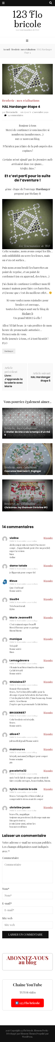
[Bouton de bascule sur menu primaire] (27, 41)
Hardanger (8, 351)
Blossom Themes (28, 1033)
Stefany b (27, 313)
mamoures (17, 749)
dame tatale (18, 565)
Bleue (13, 581)
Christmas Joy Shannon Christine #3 (26, 507)
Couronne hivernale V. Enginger (22, 471)
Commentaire (10, 858)
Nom (5, 889)
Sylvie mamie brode (23, 789)
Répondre (48, 538)
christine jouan (20, 807)
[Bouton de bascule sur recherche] (50, 3)
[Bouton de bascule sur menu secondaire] (3, 3)
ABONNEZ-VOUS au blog (27, 960)
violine (14, 538)
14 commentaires (15, 115)
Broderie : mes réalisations (20, 100)
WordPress (27, 1036)
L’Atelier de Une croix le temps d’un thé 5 (27, 433)
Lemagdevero (19, 660)
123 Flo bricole (27, 19)
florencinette (12, 112)
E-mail (7, 903)
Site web (7, 918)
